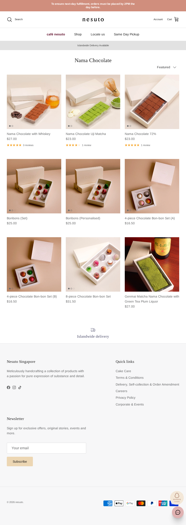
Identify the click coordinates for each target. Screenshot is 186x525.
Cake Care (123, 371)
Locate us (98, 34)
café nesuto (56, 34)
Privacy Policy (125, 397)
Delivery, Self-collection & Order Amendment (147, 384)
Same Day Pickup (126, 34)
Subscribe (20, 461)
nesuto (19, 502)
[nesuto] (93, 19)
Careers (121, 391)
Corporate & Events (130, 404)
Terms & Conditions (130, 377)
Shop (78, 34)
